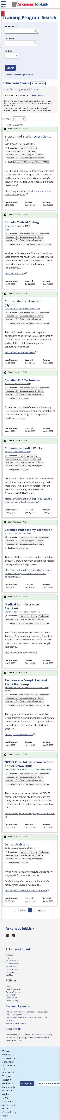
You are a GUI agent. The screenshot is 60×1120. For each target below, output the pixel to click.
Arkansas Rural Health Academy (18, 383)
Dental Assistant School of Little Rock (20, 848)
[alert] (30, 129)
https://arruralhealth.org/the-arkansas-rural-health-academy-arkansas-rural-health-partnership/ (28, 573)
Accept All (26, 1083)
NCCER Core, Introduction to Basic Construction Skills (29, 764)
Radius (8, 50)
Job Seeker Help (12, 960)
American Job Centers (15, 1040)
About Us (9, 955)
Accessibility (11, 995)
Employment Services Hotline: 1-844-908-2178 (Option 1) (29, 1034)
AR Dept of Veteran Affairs (16, 1023)
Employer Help (12, 963)
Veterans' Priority (13, 992)
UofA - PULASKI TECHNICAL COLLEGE (20, 144)
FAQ (7, 957)
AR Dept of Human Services (17, 1014)
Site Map (9, 975)
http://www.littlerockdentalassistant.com (26, 890)
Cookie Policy (11, 997)
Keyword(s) (11, 26)
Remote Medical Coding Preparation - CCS (22, 224)
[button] (3, 4)
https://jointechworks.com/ (19, 734)
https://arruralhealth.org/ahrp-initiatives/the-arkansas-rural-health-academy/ (29, 500)
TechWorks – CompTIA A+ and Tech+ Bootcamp (26, 682)
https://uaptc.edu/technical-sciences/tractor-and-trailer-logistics (28, 193)
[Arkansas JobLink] (30, 4)
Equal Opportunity (13, 989)
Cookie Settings (12, 1000)
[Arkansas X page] (13, 935)
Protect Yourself (12, 969)
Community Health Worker (24, 448)
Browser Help (11, 966)
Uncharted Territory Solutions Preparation (22, 308)
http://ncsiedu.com (14, 273)
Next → (41, 910)
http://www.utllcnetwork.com (20, 352)
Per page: (6, 118)
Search (10, 67)
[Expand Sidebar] (2, 13)
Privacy (8, 986)
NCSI (7, 229)
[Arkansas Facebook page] (8, 935)
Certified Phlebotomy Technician (28, 530)
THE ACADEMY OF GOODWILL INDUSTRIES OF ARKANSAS (28, 769)
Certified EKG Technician (22, 380)
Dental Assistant (17, 844)
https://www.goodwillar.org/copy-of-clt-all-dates (30, 813)
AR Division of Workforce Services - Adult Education (27, 1012)
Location (10, 38)
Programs (10, 972)
